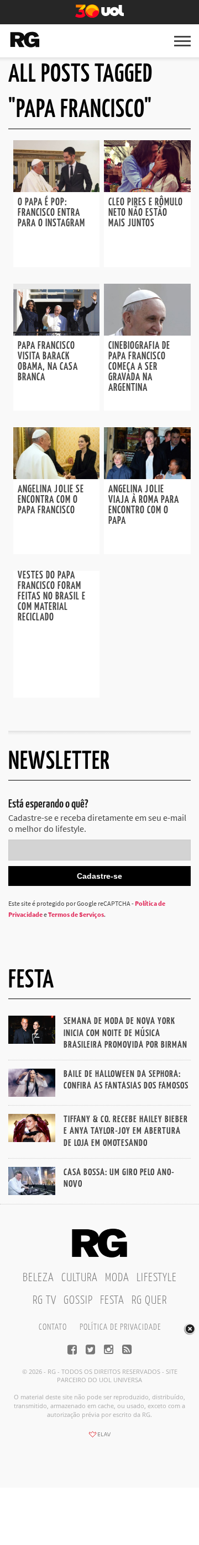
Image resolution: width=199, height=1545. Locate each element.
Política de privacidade (120, 1327)
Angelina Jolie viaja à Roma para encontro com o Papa (143, 505)
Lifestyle (157, 1277)
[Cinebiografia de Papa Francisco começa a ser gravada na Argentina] (147, 332)
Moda (117, 1277)
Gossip (78, 1300)
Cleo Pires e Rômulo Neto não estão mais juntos (145, 213)
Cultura (79, 1277)
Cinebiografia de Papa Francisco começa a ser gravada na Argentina (139, 367)
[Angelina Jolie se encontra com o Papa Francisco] (56, 475)
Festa (112, 1300)
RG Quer (149, 1300)
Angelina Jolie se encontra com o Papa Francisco (51, 500)
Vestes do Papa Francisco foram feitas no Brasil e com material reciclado (52, 597)
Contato (53, 1327)
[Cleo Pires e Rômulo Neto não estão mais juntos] (147, 188)
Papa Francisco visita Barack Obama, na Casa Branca (48, 362)
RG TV (44, 1300)
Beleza (38, 1277)
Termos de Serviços (76, 914)
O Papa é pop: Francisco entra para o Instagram (51, 213)
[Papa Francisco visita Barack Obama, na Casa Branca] (56, 332)
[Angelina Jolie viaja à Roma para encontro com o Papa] (147, 475)
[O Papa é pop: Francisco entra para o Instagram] (56, 188)
